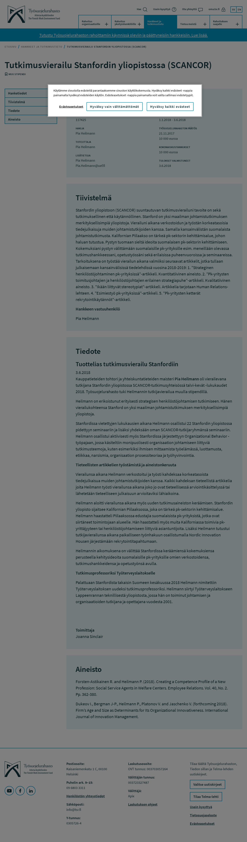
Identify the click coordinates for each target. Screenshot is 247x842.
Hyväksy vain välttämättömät (114, 106)
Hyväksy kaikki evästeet (170, 106)
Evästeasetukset (71, 106)
